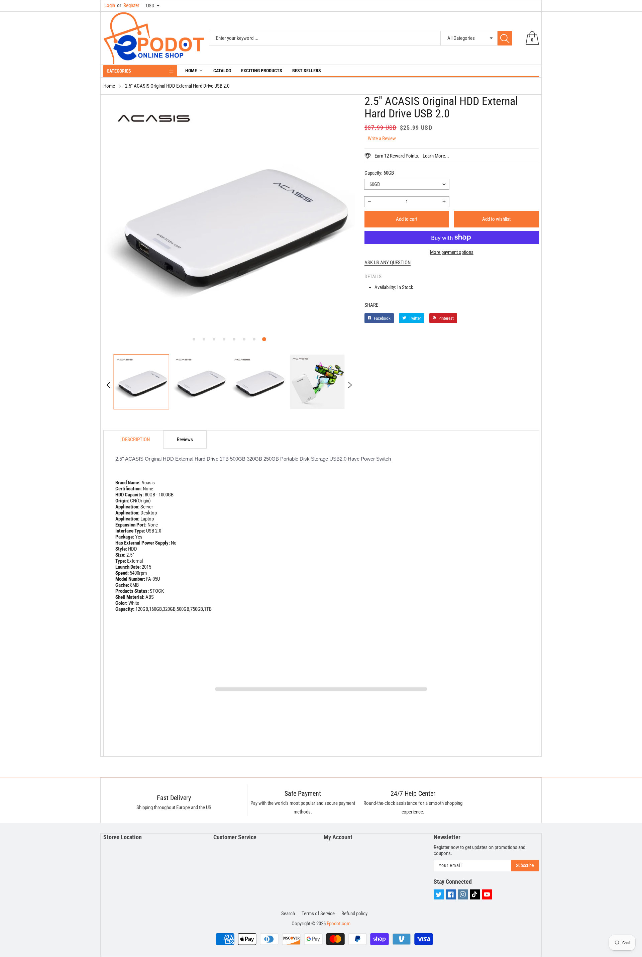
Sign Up (387, 528)
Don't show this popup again (325, 544)
